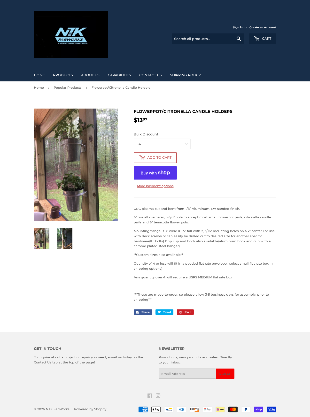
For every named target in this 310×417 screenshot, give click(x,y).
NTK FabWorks (58, 409)
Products (63, 75)
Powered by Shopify (90, 409)
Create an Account (262, 27)
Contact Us (150, 75)
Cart (266, 38)
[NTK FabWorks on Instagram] (158, 396)
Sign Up (225, 374)
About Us (90, 75)
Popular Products (68, 87)
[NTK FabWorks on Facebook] (149, 396)
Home (39, 75)
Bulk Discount (146, 134)
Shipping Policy (185, 75)
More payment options (155, 186)
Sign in (238, 27)
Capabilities (119, 75)
